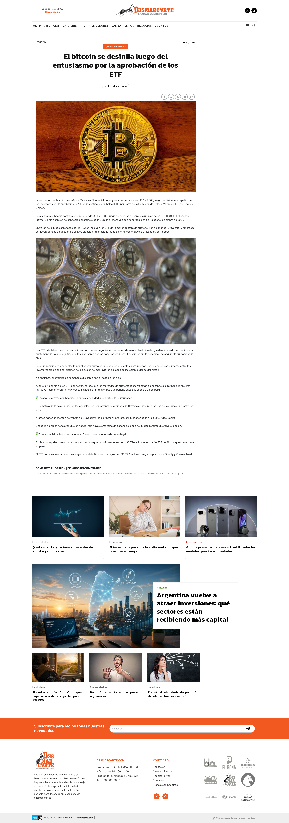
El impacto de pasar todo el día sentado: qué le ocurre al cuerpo (143, 549)
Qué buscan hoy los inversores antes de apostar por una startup (62, 549)
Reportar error (161, 775)
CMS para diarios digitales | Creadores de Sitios (235, 818)
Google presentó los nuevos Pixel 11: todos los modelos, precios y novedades (221, 549)
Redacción (159, 766)
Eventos (161, 26)
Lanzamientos (123, 26)
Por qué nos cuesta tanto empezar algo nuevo (114, 694)
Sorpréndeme (52, 12)
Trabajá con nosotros (165, 784)
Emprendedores (96, 26)
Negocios (144, 26)
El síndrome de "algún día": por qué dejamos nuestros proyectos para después (57, 696)
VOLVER (190, 42)
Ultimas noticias (46, 26)
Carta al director (162, 771)
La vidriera (72, 26)
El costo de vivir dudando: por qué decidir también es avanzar (172, 694)
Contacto (158, 780)
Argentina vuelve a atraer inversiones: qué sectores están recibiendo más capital (193, 607)
